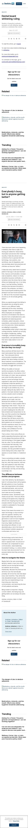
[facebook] (9, 38)
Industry (4, 12)
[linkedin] (11, 38)
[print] (25, 38)
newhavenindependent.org (10, 56)
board (19, 44)
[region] (14, 822)
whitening (6, 50)
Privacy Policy (16, 821)
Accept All (14, 825)
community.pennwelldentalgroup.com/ (13, 62)
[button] (3, 4)
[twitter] (14, 38)
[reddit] (16, 38)
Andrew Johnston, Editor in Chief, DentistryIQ (14, 620)
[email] (19, 38)
